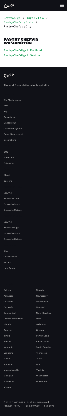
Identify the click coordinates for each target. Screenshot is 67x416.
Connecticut (10, 312)
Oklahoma (41, 324)
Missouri (8, 387)
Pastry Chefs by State (18, 22)
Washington (42, 375)
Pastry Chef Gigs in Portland (23, 50)
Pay (5, 111)
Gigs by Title (35, 18)
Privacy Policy (12, 405)
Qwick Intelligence (13, 128)
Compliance (10, 116)
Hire (6, 105)
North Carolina (43, 312)
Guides (7, 262)
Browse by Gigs (11, 227)
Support (49, 405)
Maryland (8, 364)
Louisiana (8, 352)
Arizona (7, 290)
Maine (7, 358)
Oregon (40, 329)
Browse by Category (14, 209)
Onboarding (10, 122)
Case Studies (10, 256)
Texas (39, 358)
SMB (6, 151)
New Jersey (42, 295)
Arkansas (8, 295)
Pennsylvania (42, 335)
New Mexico (42, 301)
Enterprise (9, 163)
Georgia (8, 329)
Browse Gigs (12, 18)
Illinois (7, 335)
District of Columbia (14, 318)
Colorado (8, 307)
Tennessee (41, 352)
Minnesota (9, 381)
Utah (38, 364)
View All (8, 192)
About (7, 175)
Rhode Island (42, 341)
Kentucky (8, 347)
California (9, 301)
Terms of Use (32, 405)
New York (41, 307)
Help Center (10, 267)
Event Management (13, 134)
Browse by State (12, 204)
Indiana (7, 341)
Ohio (38, 318)
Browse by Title (11, 198)
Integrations (10, 139)
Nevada (40, 290)
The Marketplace (12, 99)
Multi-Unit (9, 157)
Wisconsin (41, 381)
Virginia (40, 369)
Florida (7, 324)
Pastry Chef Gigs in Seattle (22, 55)
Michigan (8, 375)
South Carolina (43, 347)
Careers (8, 180)
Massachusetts (11, 369)
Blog (6, 250)
